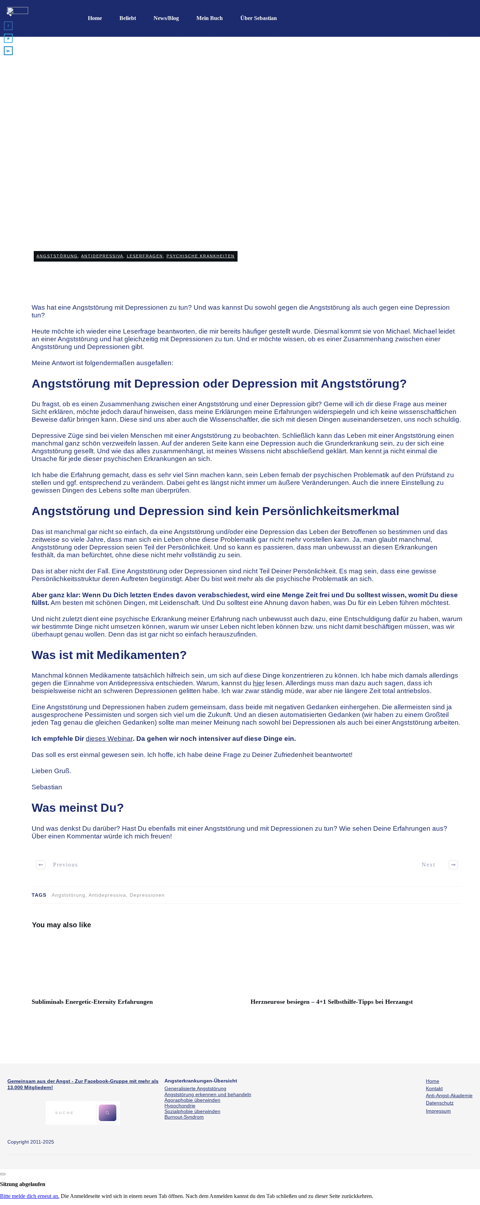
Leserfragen (145, 256)
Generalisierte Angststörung (195, 1088)
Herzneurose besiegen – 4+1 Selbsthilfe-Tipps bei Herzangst (356, 975)
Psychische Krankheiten (201, 256)
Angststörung (57, 256)
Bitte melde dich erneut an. (29, 1196)
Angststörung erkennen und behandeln (207, 1094)
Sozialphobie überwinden (192, 1111)
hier (258, 683)
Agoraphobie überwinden (192, 1100)
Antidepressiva (102, 256)
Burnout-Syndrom (184, 1117)
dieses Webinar (109, 738)
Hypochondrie (179, 1105)
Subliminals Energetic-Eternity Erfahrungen (138, 975)
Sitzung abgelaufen (22, 1184)
